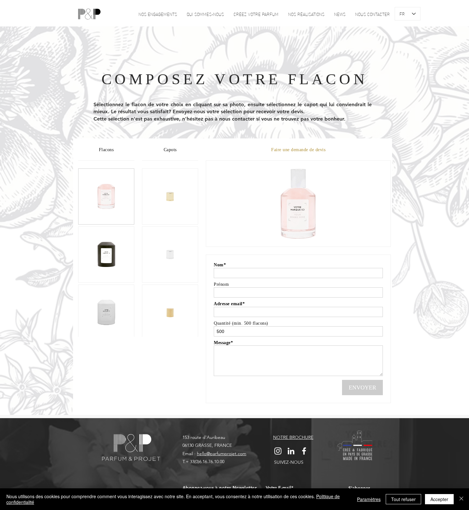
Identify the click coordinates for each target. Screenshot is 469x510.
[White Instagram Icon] (278, 451)
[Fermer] (461, 499)
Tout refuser (403, 499)
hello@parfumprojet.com (221, 453)
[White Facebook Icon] (304, 451)
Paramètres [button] (369, 499)
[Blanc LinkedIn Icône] (291, 451)
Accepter (439, 499)
